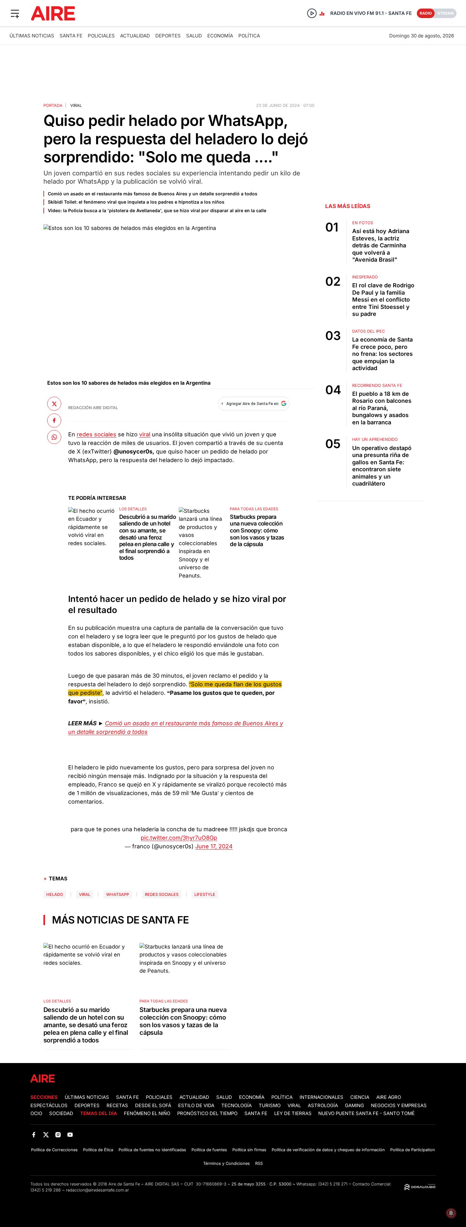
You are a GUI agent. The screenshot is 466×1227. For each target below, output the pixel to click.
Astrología (323, 1105)
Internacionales (321, 1097)
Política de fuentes (209, 1149)
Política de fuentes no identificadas (152, 1149)
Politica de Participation (412, 1149)
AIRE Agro (388, 1097)
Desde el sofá (153, 1105)
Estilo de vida (196, 1105)
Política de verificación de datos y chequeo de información (328, 1149)
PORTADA (52, 105)
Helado (54, 894)
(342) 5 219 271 (332, 1184)
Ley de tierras (293, 1113)
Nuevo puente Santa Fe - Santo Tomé (366, 1113)
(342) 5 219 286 (45, 1190)
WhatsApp (117, 894)
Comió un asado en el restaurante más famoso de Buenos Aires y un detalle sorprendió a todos (152, 193)
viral (144, 434)
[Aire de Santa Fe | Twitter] (45, 1134)
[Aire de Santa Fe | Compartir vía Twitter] (54, 404)
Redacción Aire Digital (93, 407)
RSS (259, 1163)
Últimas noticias (32, 36)
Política (249, 36)
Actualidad (135, 36)
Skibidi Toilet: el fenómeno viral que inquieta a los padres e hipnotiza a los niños (136, 202)
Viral (294, 1105)
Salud (194, 36)
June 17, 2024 (214, 846)
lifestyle (204, 894)
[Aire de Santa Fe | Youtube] (70, 1134)
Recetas (117, 1105)
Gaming (354, 1105)
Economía (220, 36)
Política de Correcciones (54, 1149)
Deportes (168, 36)
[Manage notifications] (451, 1213)
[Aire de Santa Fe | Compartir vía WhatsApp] (54, 437)
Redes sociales (161, 894)
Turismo (270, 1105)
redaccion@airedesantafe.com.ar (97, 1190)
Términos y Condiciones (226, 1163)
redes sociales (96, 434)
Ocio (36, 1113)
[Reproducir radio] (312, 13)
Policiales (101, 36)
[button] (15, 13)
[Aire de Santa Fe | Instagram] (58, 1134)
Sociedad (61, 1113)
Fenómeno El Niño (147, 1113)
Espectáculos (49, 1105)
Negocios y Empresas (399, 1105)
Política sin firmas (249, 1149)
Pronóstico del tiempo (207, 1113)
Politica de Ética (98, 1149)
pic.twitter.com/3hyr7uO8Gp (179, 837)
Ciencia (359, 1097)
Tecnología (236, 1105)
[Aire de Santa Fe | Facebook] (33, 1134)
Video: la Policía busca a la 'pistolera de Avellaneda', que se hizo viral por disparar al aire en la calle (157, 210)
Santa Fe (71, 36)
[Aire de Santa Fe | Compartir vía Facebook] (54, 420)
